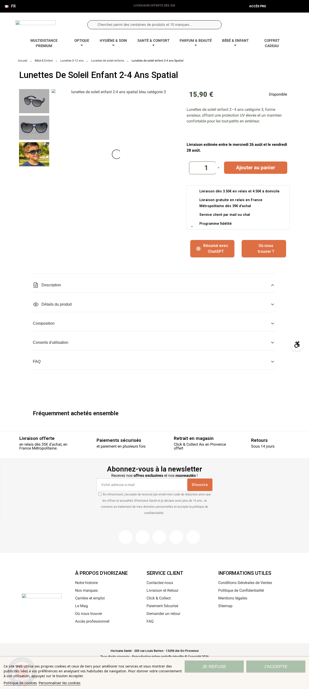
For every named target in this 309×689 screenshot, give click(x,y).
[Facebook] (125, 537)
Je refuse (214, 666)
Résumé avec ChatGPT (215, 248)
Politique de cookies (20, 682)
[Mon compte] (266, 24)
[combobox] (154, 25)
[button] (282, 24)
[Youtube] (176, 537)
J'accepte (276, 666)
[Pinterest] (159, 537)
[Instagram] (142, 537)
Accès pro (257, 6)
